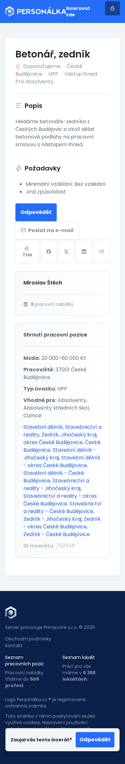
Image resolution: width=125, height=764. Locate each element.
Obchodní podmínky (28, 639)
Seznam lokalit (79, 657)
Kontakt (13, 645)
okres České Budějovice (53, 442)
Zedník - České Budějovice (56, 534)
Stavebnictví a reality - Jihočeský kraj (56, 484)
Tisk (27, 255)
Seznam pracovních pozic (24, 660)
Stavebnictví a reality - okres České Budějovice (60, 499)
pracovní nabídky (51, 304)
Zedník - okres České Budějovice (62, 522)
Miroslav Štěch (42, 282)
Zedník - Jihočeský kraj (52, 519)
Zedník (50, 434)
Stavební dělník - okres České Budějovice (62, 461)
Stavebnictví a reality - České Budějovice (62, 507)
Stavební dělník (43, 427)
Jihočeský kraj (78, 434)
